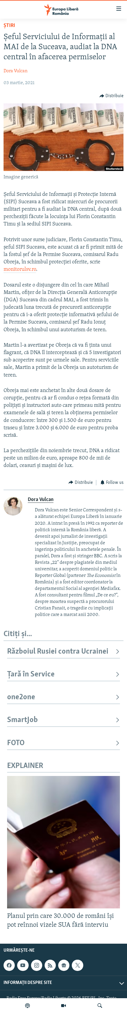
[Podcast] (27, 1005)
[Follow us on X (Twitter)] (77, 965)
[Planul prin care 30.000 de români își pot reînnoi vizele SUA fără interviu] (63, 842)
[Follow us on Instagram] (36, 965)
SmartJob (22, 720)
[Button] (112, 96)
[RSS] (50, 965)
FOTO (16, 743)
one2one (21, 697)
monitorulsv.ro (20, 269)
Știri (9, 25)
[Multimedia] (63, 1005)
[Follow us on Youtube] (22, 965)
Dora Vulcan (15, 71)
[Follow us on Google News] (63, 965)
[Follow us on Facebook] (9, 965)
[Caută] (100, 1005)
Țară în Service (31, 674)
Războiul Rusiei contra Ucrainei (57, 652)
